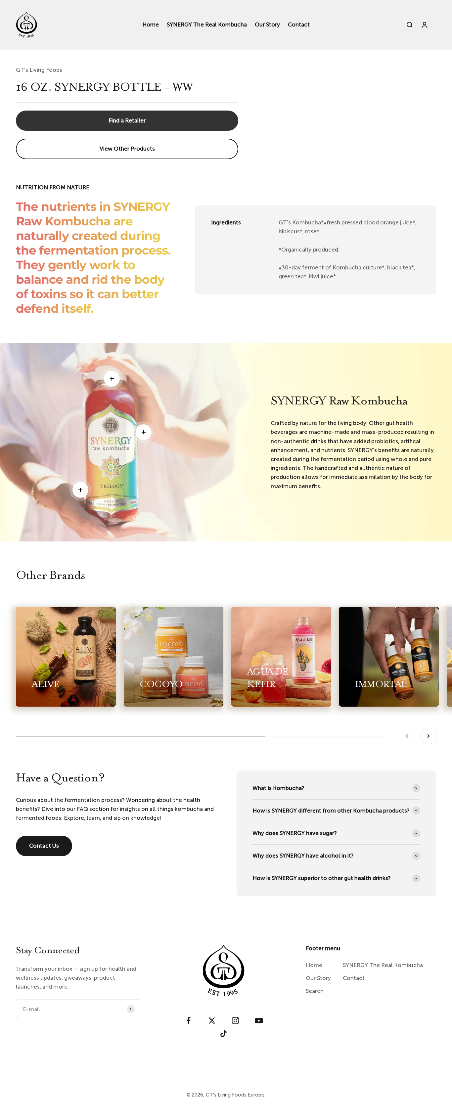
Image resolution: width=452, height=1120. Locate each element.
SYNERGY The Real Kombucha (207, 24)
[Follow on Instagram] (235, 1020)
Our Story (267, 24)
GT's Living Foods (39, 70)
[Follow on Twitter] (211, 1020)
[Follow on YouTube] (258, 1020)
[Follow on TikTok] (223, 1033)
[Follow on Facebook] (188, 1020)
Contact (299, 24)
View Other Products (127, 148)
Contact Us (44, 845)
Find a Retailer (127, 120)
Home (150, 24)
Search (315, 991)
